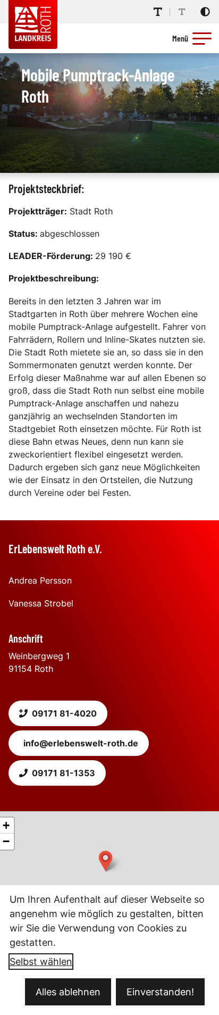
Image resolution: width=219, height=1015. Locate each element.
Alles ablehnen (68, 991)
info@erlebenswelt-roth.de (80, 743)
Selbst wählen (41, 961)
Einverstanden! (160, 991)
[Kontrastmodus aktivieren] (205, 11)
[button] (202, 38)
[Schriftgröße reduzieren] (181, 11)
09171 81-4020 (64, 713)
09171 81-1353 (63, 773)
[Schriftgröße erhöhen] (158, 11)
